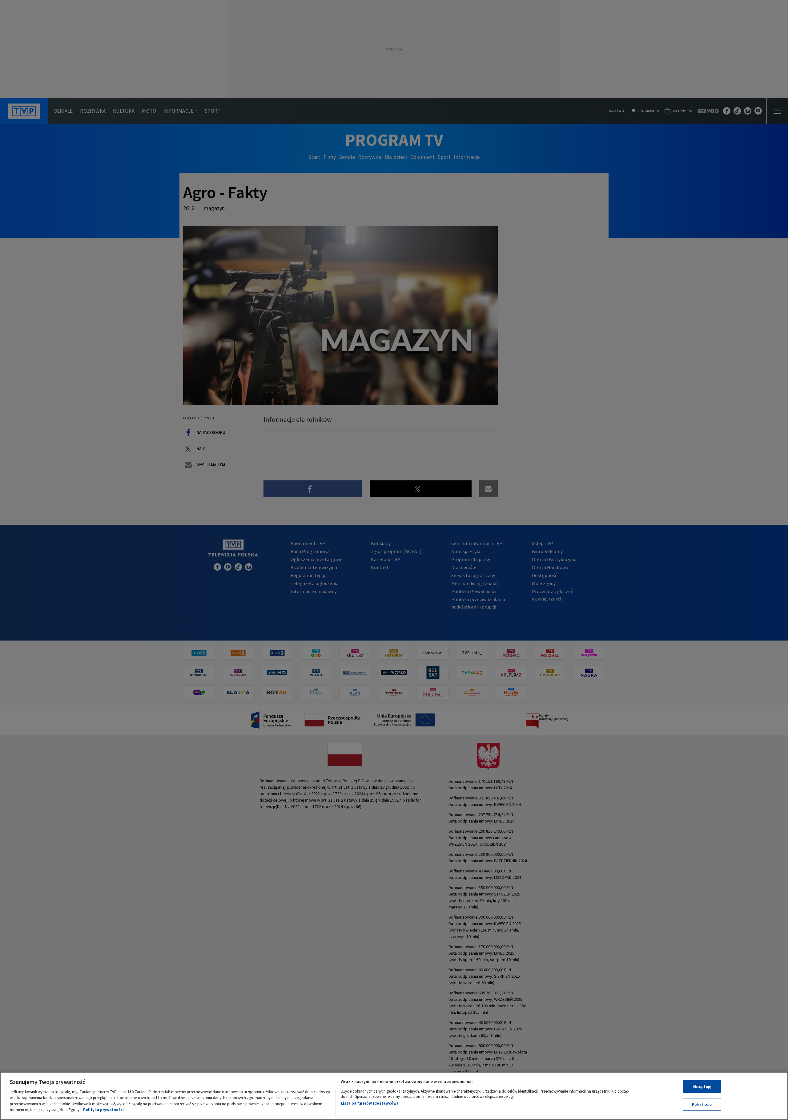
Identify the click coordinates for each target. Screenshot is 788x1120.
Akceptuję (702, 1086)
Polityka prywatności (103, 1109)
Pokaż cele (702, 1104)
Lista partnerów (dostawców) (369, 1103)
